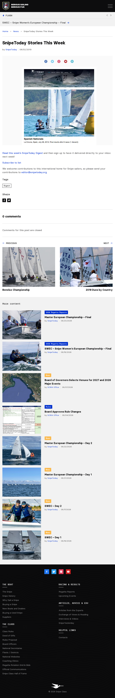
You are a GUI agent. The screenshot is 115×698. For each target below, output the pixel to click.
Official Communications (14, 669)
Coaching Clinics (10, 660)
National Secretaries (12, 648)
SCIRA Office (53, 387)
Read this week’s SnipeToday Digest (22, 152)
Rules (48, 407)
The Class (8, 624)
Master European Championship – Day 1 (68, 474)
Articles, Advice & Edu (73, 603)
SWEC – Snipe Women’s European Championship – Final (78, 348)
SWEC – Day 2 (53, 505)
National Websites (11, 656)
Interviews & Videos (68, 618)
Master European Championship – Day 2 (68, 443)
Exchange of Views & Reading (73, 614)
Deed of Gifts (8, 635)
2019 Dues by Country (99, 289)
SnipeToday (11, 49)
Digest (7, 186)
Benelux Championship (16, 289)
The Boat (7, 584)
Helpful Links (67, 630)
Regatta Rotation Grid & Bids (16, 665)
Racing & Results (69, 584)
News (16, 31)
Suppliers (6, 617)
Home (5, 31)
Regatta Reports (67, 591)
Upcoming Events (67, 596)
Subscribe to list (11, 162)
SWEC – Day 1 (53, 537)
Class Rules (8, 631)
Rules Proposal (9, 639)
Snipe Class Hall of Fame (14, 673)
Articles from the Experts (71, 610)
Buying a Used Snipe (12, 612)
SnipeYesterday (66, 623)
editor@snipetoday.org (34, 172)
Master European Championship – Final (68, 317)
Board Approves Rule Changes (63, 411)
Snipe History (8, 596)
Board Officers (9, 644)
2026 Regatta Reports (56, 312)
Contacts (63, 637)
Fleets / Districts (10, 652)
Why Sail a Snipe (10, 600)
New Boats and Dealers (13, 608)
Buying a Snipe (9, 604)
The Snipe (7, 591)
